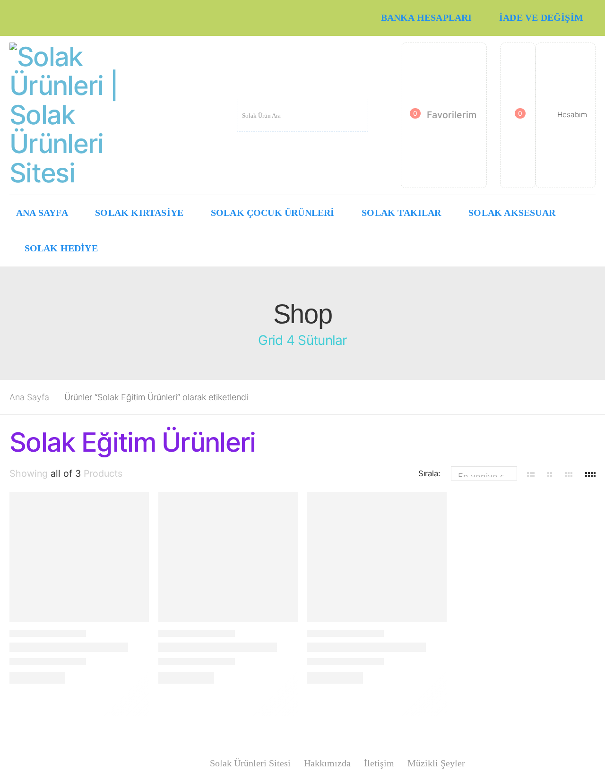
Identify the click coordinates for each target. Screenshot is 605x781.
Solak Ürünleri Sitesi (250, 763)
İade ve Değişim (541, 18)
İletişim (379, 763)
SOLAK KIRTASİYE (139, 213)
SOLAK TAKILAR (401, 213)
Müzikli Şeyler (436, 763)
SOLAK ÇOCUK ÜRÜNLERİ (273, 213)
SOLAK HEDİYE (61, 248)
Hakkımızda (327, 763)
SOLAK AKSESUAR (511, 213)
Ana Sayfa (42, 213)
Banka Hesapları (426, 18)
